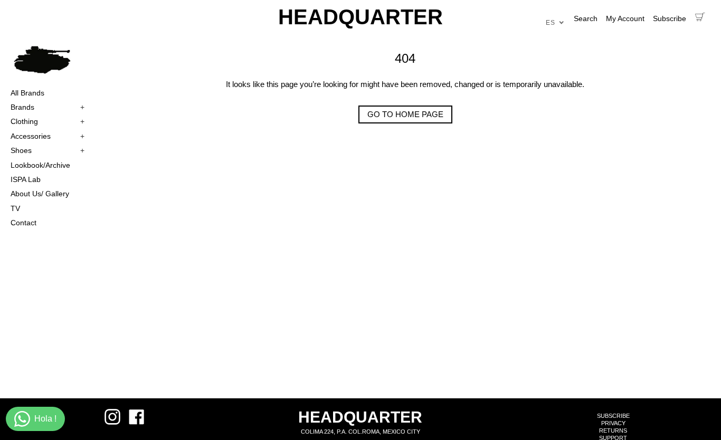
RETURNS (613, 430)
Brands (47, 107)
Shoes (47, 150)
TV (15, 208)
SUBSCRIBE (613, 416)
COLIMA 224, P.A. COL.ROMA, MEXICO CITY (360, 431)
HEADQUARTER (360, 16)
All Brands (27, 93)
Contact (23, 222)
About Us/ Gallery (40, 193)
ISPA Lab (26, 179)
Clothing (47, 121)
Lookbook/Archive (40, 165)
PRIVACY (613, 423)
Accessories (47, 136)
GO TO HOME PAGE (405, 114)
